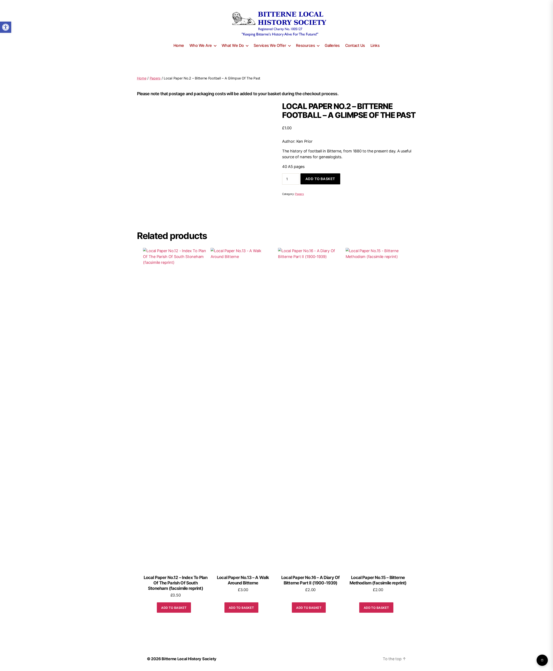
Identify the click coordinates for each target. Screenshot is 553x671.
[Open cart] (542, 660)
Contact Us (355, 45)
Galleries (332, 45)
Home (178, 45)
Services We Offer (270, 45)
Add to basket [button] (173, 607)
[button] (5, 27)
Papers (155, 78)
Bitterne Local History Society (189, 659)
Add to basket (320, 179)
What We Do (233, 45)
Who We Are (200, 45)
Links (375, 45)
